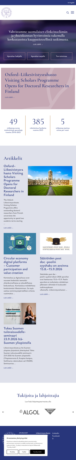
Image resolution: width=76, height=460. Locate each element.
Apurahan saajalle (38, 56)
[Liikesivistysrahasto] (6, 12)
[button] (68, 12)
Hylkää (24, 452)
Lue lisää (37, 44)
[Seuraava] (73, 412)
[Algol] (29, 412)
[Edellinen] (3, 412)
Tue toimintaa (61, 56)
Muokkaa (12, 452)
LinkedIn (55, 433)
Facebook (56, 436)
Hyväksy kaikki (37, 452)
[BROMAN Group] (50, 412)
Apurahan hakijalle (14, 56)
